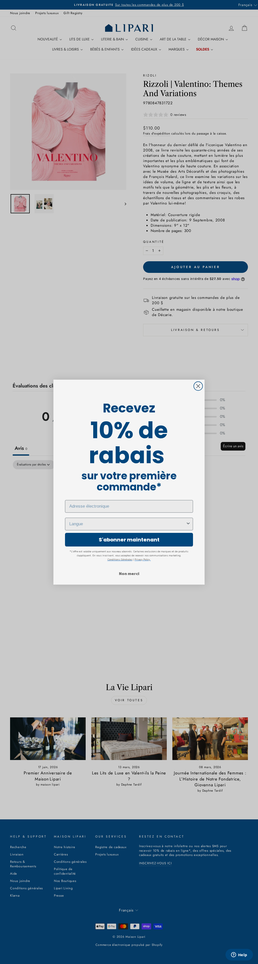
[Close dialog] (198, 386)
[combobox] (127, 524)
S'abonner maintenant (129, 539)
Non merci (129, 573)
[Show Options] (188, 524)
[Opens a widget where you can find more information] (239, 955)
